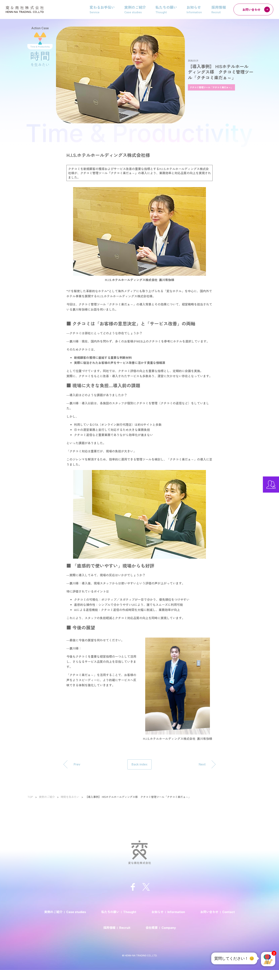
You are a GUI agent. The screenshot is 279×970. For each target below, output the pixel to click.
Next (202, 764)
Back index (139, 764)
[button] (268, 959)
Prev (77, 764)
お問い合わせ (251, 9)
